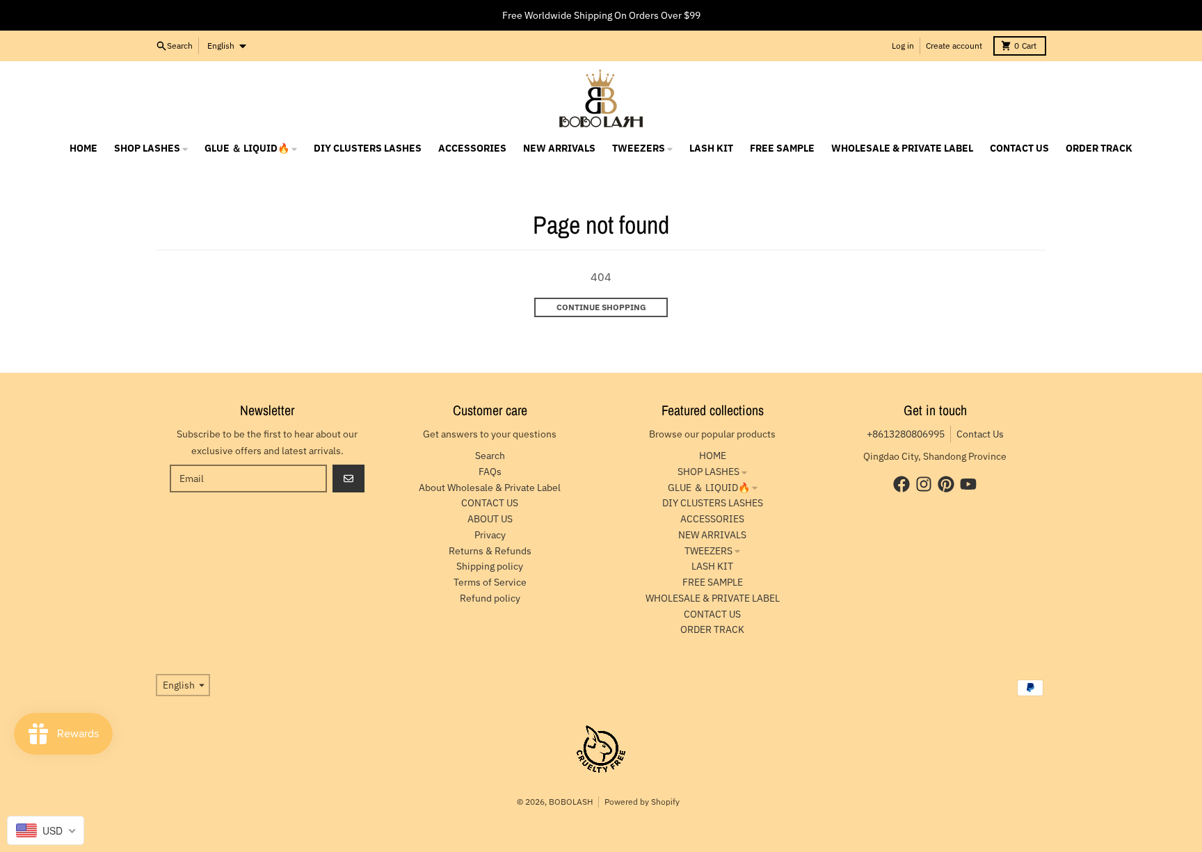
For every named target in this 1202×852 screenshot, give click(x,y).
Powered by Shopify (642, 801)
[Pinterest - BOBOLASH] (946, 484)
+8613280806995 (906, 434)
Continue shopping (601, 307)
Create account (954, 45)
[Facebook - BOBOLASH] (901, 484)
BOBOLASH (571, 801)
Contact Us (980, 434)
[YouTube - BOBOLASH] (968, 484)
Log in (903, 45)
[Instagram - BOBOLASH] (923, 484)
